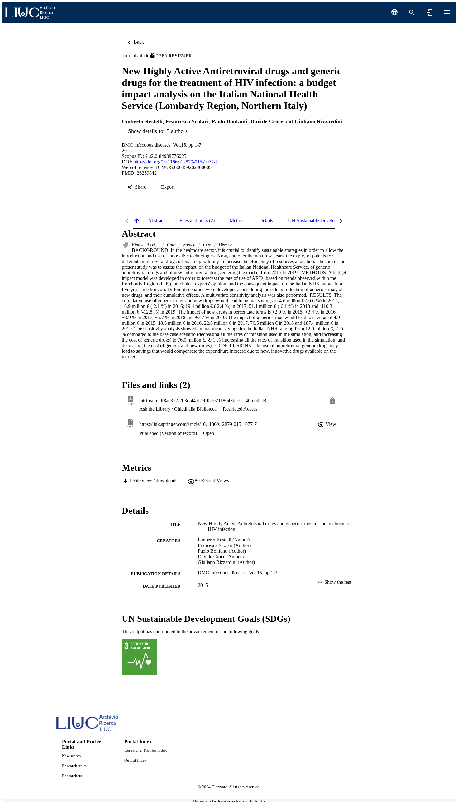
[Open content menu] (447, 12)
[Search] (412, 12)
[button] (327, 424)
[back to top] (137, 220)
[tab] (156, 220)
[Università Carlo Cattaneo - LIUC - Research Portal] (30, 13)
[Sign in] (429, 12)
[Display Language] (394, 12)
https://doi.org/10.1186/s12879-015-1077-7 (175, 161)
